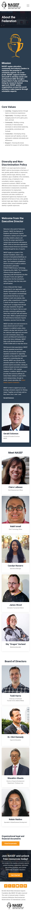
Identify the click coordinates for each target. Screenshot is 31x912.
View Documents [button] (10, 843)
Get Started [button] (15, 875)
